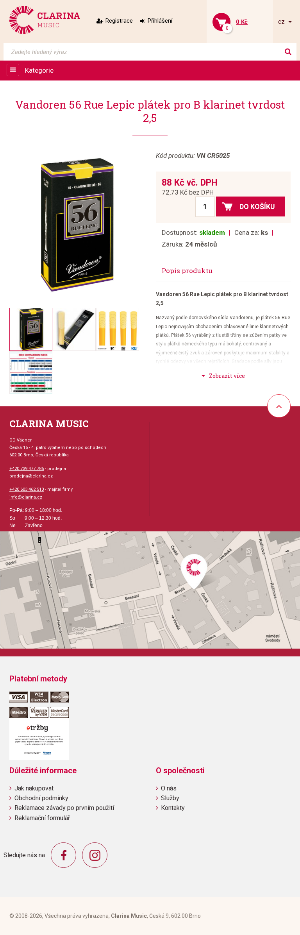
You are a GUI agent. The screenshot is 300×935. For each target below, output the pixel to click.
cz (282, 21)
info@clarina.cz (25, 497)
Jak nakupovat (34, 788)
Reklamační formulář (42, 818)
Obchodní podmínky (41, 798)
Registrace (119, 20)
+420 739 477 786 (26, 468)
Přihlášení (160, 20)
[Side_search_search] (287, 52)
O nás (169, 788)
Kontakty (173, 808)
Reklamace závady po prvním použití (64, 808)
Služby (170, 798)
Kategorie (39, 70)
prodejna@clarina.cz (31, 476)
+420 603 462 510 (26, 489)
